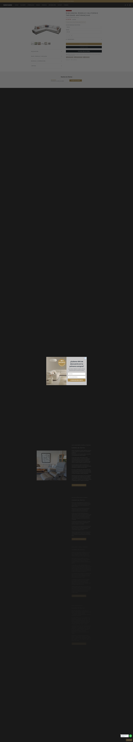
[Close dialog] (85, 358)
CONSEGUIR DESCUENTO (76, 380)
